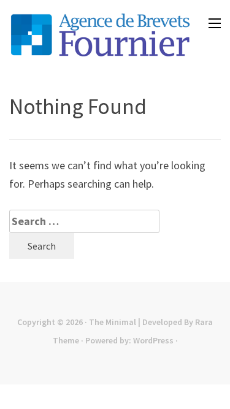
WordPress (153, 340)
